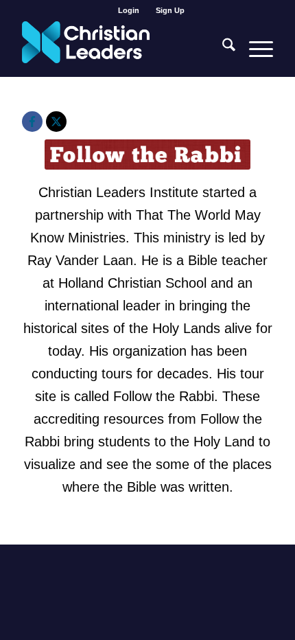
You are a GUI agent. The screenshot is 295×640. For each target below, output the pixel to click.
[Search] (222, 48)
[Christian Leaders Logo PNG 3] (122, 48)
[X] (56, 121)
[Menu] (254, 48)
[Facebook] (32, 121)
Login (128, 10)
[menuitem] (129, 10)
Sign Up (170, 10)
